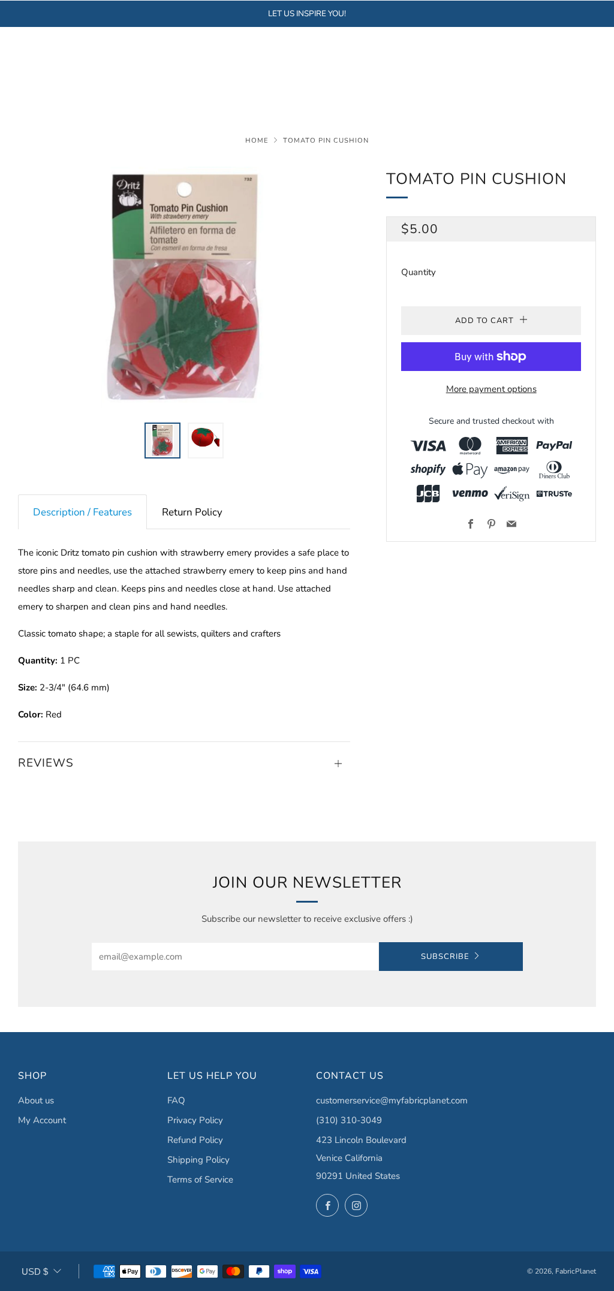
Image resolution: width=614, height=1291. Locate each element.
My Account (42, 1120)
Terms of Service (200, 1180)
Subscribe (445, 956)
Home (257, 140)
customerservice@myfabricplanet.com (392, 1100)
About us (36, 1100)
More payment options (491, 389)
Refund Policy (195, 1140)
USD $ (35, 1271)
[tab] (82, 512)
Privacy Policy (195, 1120)
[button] (162, 441)
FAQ (176, 1100)
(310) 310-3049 (349, 1120)
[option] (184, 287)
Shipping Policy (198, 1160)
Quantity (418, 272)
